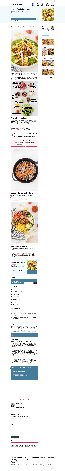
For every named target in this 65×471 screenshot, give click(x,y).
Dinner (34, 460)
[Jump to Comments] (37, 19)
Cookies (34, 461)
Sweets (37, 5)
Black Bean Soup (16, 374)
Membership (49, 464)
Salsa (18, 128)
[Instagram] (16, 465)
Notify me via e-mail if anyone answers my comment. (19, 434)
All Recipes (32, 5)
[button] (11, 13)
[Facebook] (11, 465)
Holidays (47, 5)
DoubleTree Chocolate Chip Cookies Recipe (51, 77)
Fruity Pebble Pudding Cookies (51, 46)
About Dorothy (42, 460)
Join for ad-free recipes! (14, 1)
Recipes (27, 459)
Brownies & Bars (35, 464)
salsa (15, 301)
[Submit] (53, 1)
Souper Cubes (17, 255)
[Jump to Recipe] (24, 135)
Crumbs (49, 459)
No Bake (27, 465)
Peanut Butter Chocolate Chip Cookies (45, 68)
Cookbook (52, 5)
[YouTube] (18, 465)
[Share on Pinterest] (23, 400)
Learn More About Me (20, 407)
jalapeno (23, 361)
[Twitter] (13, 465)
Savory (42, 5)
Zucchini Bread (45, 76)
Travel (48, 460)
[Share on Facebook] (21, 400)
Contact (41, 464)
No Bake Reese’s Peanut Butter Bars (51, 55)
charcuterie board (16, 200)
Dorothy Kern (15, 11)
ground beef (19, 73)
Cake (26, 464)
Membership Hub (40, 1)
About (34, 1)
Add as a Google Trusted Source (15, 20)
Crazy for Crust (14, 461)
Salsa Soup (21, 374)
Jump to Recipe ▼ (23, 18)
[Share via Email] (28, 400)
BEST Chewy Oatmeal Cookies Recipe (45, 47)
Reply (12, 448)
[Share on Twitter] (26, 400)
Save (29, 271)
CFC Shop (45, 1)
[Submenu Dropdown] (39, 4)
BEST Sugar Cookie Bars (44, 55)
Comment (12, 424)
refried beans (24, 375)
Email (25, 281)
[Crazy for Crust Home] (17, 4)
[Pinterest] (14, 465)
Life (48, 461)
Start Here (32, 1)
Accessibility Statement (43, 465)
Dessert (27, 460)
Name (12, 420)
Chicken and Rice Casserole (51, 67)
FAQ (36, 1)
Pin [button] (34, 271)
